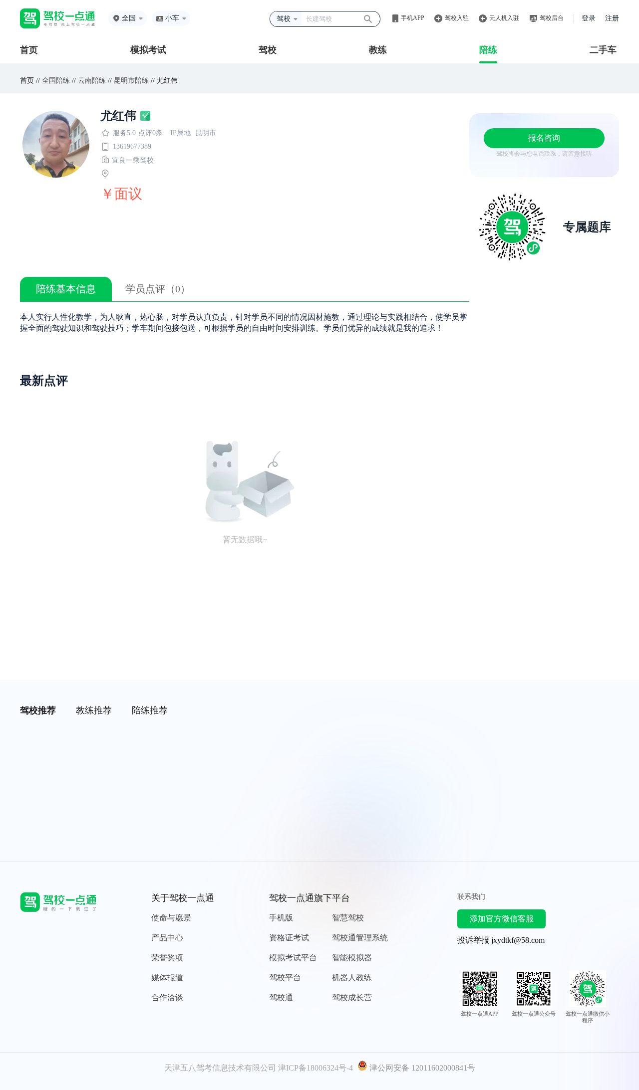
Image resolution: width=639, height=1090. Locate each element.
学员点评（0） (157, 288)
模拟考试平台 (293, 957)
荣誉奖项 (167, 957)
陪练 (488, 50)
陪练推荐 (150, 710)
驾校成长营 (352, 997)
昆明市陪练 (131, 80)
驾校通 (281, 997)
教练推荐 (94, 710)
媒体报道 (167, 977)
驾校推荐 (38, 710)
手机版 (281, 917)
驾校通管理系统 (360, 937)
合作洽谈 (167, 997)
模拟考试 (148, 50)
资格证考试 (289, 937)
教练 (378, 50)
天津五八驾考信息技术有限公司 (220, 1068)
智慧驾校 (348, 917)
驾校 (268, 50)
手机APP (412, 17)
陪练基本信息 (66, 288)
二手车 (603, 50)
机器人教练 (352, 977)
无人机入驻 (504, 17)
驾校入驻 (457, 17)
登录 (589, 18)
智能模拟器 (352, 957)
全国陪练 (56, 80)
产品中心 (167, 937)
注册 (612, 18)
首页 (29, 50)
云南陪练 (92, 80)
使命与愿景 (171, 917)
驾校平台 (285, 977)
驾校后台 (552, 17)
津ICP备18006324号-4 (315, 1068)
